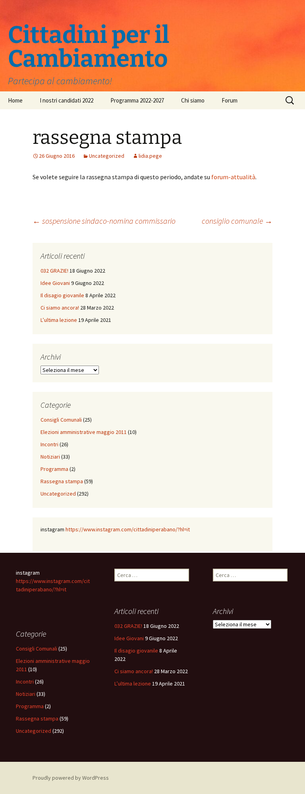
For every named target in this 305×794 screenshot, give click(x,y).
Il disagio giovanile (62, 295)
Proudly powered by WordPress (71, 777)
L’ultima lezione (59, 319)
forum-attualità (233, 177)
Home (15, 100)
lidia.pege (150, 155)
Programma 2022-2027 (137, 100)
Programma (54, 469)
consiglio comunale (237, 221)
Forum (229, 100)
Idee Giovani (55, 283)
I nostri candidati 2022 (66, 100)
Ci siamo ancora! (60, 307)
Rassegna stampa (62, 481)
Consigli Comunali (61, 419)
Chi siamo (193, 100)
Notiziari (50, 456)
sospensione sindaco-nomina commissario (104, 221)
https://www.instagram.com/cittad (106, 529)
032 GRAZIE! (54, 270)
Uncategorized (106, 155)
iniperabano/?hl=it (168, 529)
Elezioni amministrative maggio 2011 (84, 432)
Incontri (49, 444)
